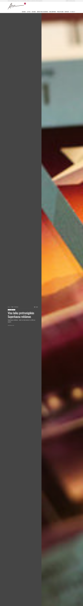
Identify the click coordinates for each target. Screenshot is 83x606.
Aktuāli (9, 309)
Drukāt (36, 307)
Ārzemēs (13, 309)
